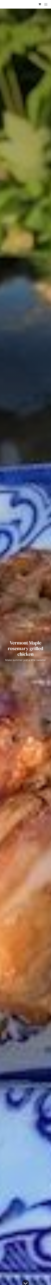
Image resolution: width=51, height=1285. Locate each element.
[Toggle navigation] (46, 4)
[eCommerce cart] (40, 4)
